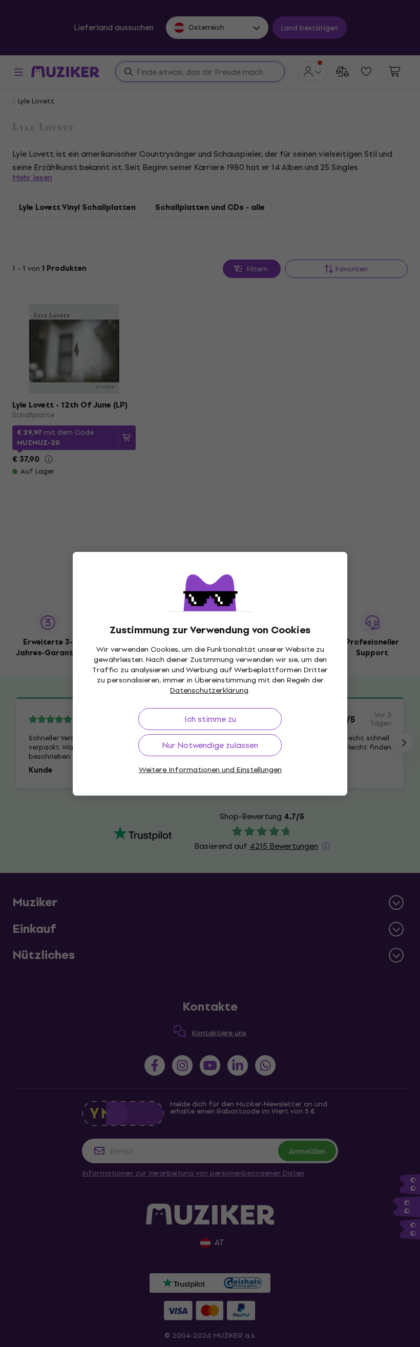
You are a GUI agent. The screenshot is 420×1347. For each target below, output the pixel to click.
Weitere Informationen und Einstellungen (210, 769)
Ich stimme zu (210, 719)
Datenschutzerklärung (209, 690)
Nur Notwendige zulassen (210, 745)
